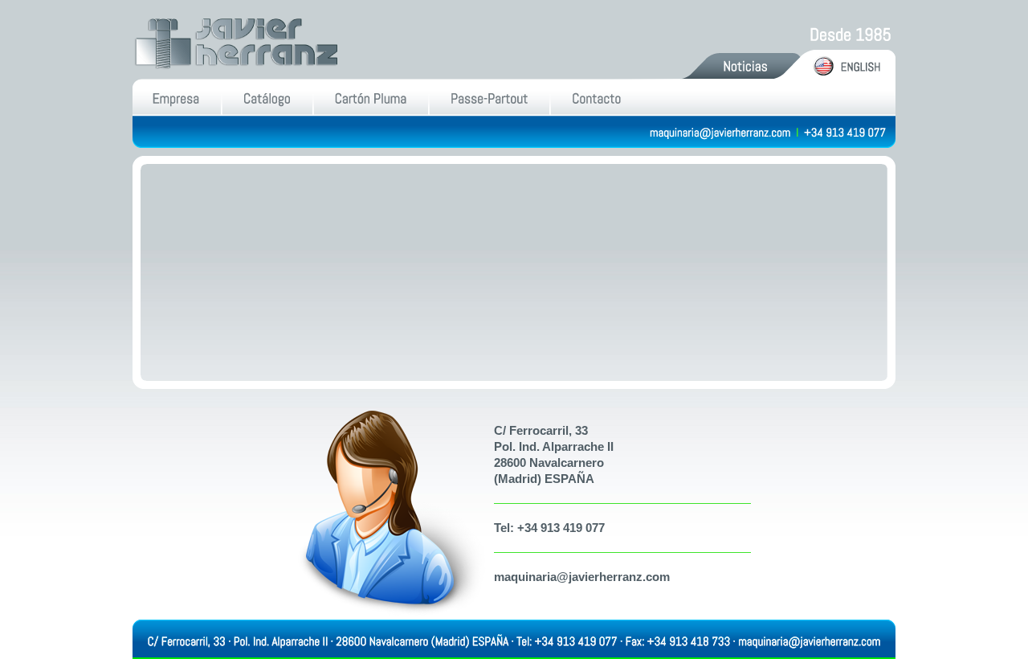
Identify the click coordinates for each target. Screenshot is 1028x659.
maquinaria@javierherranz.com (582, 576)
